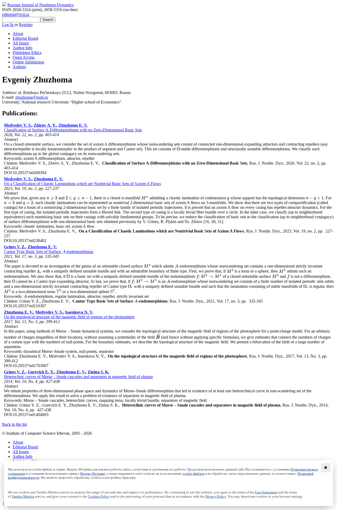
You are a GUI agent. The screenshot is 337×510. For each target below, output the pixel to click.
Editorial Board (25, 38)
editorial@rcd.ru (15, 14)
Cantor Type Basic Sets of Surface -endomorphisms (48, 251)
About (18, 33)
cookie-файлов (193, 474)
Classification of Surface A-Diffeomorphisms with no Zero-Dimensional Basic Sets (73, 130)
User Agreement (266, 492)
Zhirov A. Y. (45, 125)
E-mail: (8, 97)
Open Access (23, 57)
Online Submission (28, 62)
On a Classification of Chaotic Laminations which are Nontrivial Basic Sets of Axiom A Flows (82, 183)
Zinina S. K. (98, 372)
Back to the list (14, 424)
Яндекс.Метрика (92, 474)
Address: (10, 92)
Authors (19, 67)
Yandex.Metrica (23, 496)
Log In (8, 24)
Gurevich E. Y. (41, 372)
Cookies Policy (99, 496)
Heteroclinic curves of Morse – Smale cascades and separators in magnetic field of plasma (78, 376)
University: (12, 102)
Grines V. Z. (15, 247)
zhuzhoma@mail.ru (31, 97)
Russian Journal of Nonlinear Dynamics (40, 5)
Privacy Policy (215, 496)
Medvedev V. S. (18, 125)
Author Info (22, 48)
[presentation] (178, 149)
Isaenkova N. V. (79, 312)
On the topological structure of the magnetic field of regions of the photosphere (69, 317)
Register (26, 24)
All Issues (21, 43)
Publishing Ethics (27, 52)
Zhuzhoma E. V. (73, 125)
